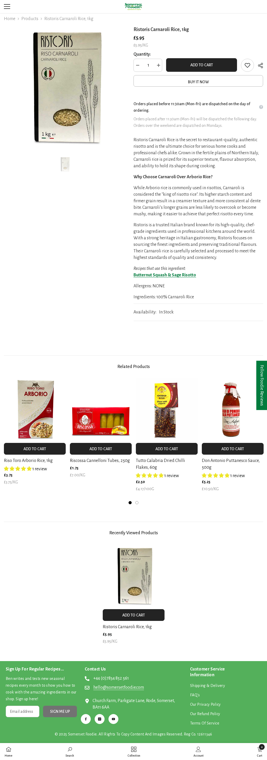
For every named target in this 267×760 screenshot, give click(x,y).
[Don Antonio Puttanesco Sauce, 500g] (233, 409)
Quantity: (142, 54)
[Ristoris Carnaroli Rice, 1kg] (134, 576)
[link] (70, 751)
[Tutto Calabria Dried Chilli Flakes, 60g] (167, 409)
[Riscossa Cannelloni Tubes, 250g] (101, 409)
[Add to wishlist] (247, 65)
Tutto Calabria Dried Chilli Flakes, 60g (160, 464)
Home (9, 18)
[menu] (7, 6)
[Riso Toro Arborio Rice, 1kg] (35, 409)
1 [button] (130, 502)
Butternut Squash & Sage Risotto (165, 275)
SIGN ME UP (60, 711)
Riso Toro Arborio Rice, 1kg (28, 460)
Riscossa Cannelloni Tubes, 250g (100, 460)
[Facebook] (86, 719)
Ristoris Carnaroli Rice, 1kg (127, 627)
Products (29, 18)
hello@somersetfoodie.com (118, 687)
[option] (65, 86)
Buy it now (198, 82)
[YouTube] (113, 719)
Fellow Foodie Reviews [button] (261, 385)
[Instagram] (100, 719)
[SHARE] (258, 65)
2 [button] (136, 502)
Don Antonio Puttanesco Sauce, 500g (231, 464)
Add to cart (201, 65)
